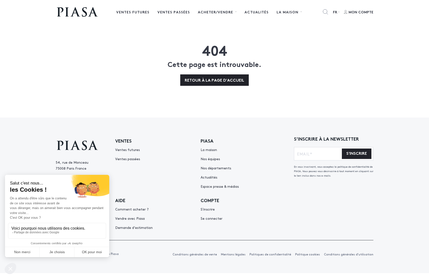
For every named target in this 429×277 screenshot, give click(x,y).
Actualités (257, 11)
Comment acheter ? (132, 209)
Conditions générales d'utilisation (348, 254)
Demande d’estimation (134, 227)
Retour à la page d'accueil (214, 80)
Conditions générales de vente (195, 254)
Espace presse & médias (220, 186)
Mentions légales (233, 254)
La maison (209, 149)
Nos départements (216, 167)
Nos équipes (210, 158)
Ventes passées (173, 11)
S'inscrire (208, 209)
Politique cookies (307, 254)
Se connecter (211, 218)
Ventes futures (132, 11)
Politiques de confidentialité (270, 254)
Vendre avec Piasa (130, 218)
